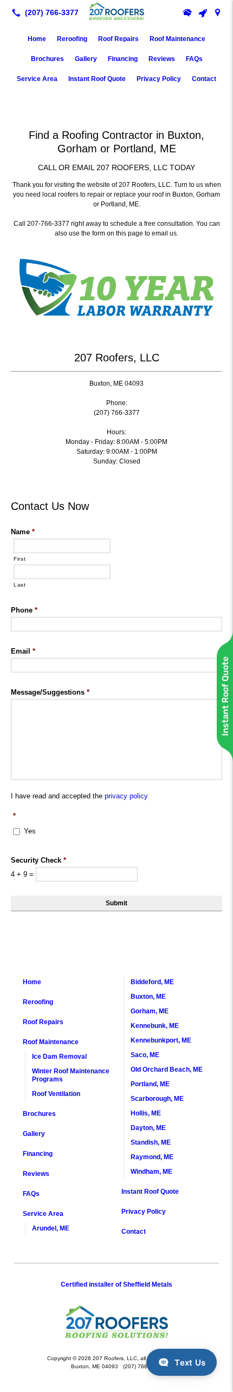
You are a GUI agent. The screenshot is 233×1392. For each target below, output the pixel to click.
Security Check (38, 860)
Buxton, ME (148, 996)
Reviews (161, 59)
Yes (30, 831)
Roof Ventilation (56, 1094)
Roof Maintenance (177, 39)
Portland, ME (150, 1084)
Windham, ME (151, 1171)
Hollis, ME (146, 1113)
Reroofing (72, 39)
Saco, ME (145, 1055)
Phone (24, 610)
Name (23, 531)
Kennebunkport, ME (161, 1040)
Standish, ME (151, 1142)
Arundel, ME (50, 1228)
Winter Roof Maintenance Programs (70, 1075)
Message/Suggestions (50, 692)
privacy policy (126, 796)
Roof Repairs (118, 39)
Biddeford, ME (152, 982)
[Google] (217, 12)
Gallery (86, 59)
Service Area (37, 79)
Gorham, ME (150, 1011)
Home (37, 39)
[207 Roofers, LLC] (116, 11)
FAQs (194, 59)
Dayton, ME (148, 1128)
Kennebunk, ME (155, 1026)
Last (20, 585)
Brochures (47, 59)
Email (23, 651)
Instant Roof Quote (97, 79)
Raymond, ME (152, 1157)
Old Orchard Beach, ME (167, 1069)
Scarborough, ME (157, 1098)
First (19, 559)
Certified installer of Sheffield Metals (116, 1284)
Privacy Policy (159, 79)
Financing (123, 59)
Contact (204, 79)
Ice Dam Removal (59, 1056)
